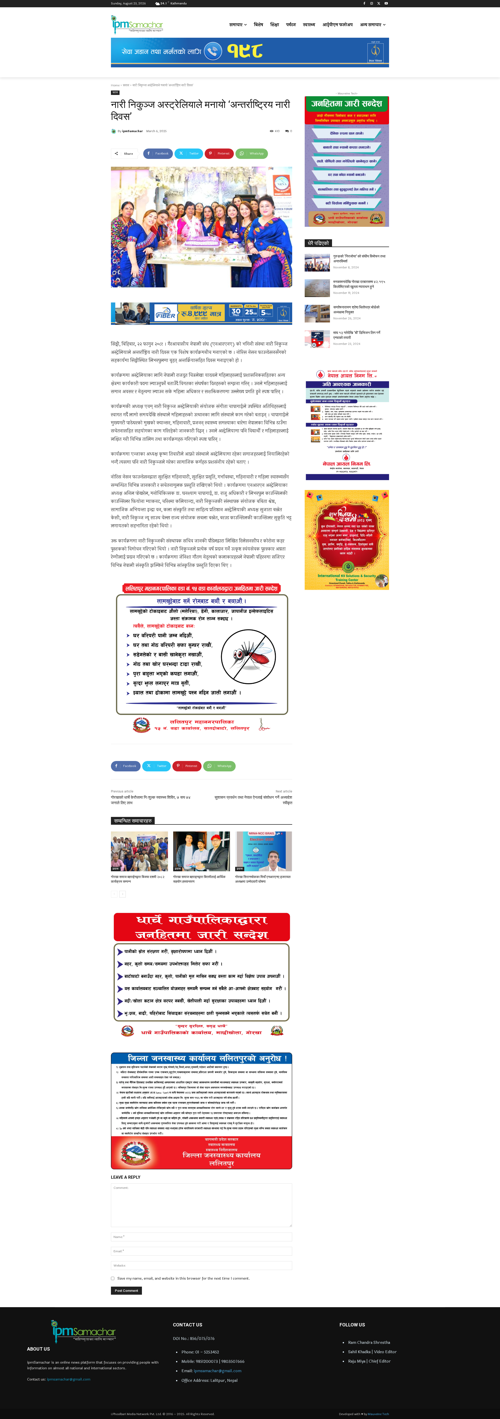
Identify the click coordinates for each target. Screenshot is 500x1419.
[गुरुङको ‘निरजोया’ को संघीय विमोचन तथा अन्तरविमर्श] (317, 263)
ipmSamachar (132, 131)
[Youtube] (386, 4)
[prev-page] (114, 894)
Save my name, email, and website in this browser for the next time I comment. (183, 1278)
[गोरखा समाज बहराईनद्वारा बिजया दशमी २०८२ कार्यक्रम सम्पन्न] (139, 851)
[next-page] (122, 894)
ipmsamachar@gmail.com (68, 1379)
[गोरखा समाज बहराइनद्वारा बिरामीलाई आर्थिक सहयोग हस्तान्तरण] (201, 851)
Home (115, 85)
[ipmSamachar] (114, 131)
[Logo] (83, 1332)
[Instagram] (372, 4)
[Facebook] (364, 4)
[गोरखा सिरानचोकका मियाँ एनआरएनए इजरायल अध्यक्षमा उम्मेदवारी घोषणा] (263, 851)
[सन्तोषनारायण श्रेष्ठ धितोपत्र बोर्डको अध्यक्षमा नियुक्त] (317, 313)
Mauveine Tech (378, 1414)
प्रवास (126, 85)
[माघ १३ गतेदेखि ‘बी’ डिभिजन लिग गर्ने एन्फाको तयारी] (317, 339)
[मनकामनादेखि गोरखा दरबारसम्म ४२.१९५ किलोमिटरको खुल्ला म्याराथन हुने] (317, 288)
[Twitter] (379, 4)
